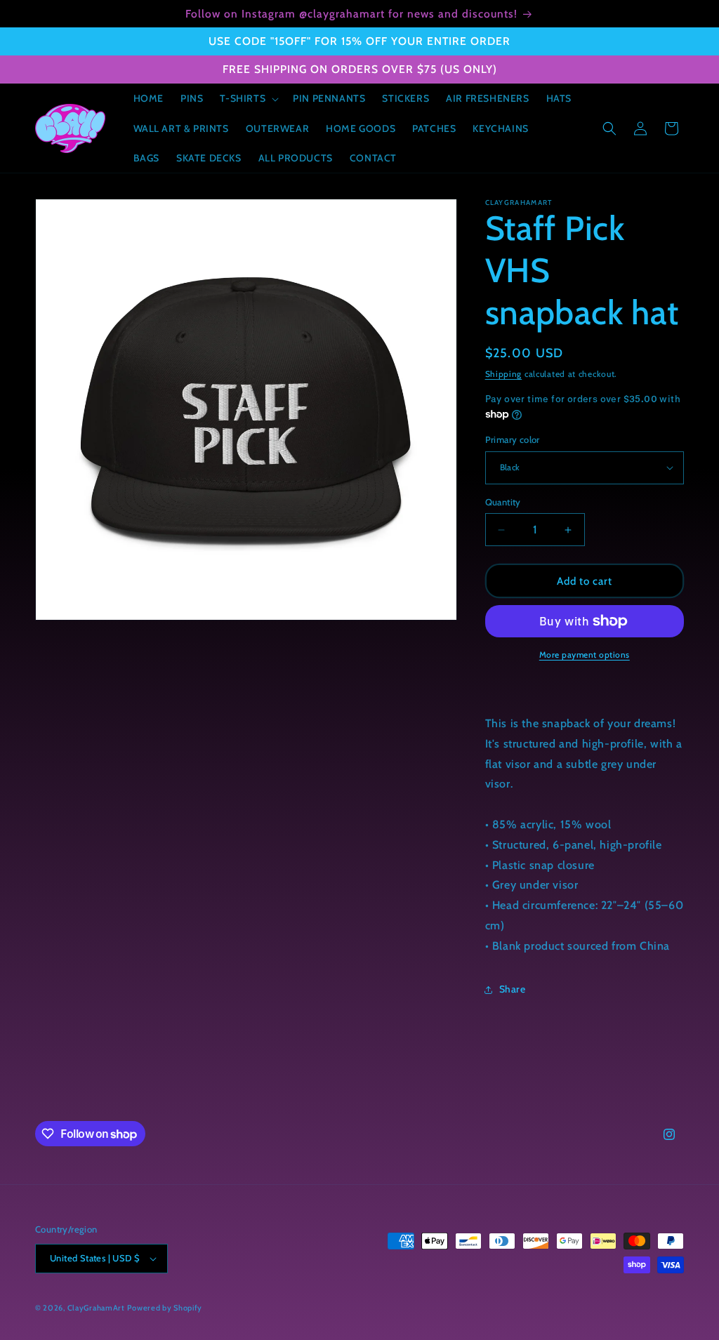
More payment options (584, 654)
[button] (247, 98)
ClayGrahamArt (96, 1308)
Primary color (512, 439)
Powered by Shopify (164, 1308)
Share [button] (512, 989)
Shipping (503, 374)
